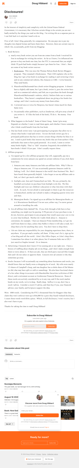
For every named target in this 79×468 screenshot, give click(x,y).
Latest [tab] (12, 378)
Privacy (38, 454)
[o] (67, 401)
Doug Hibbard (13, 16)
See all (8, 424)
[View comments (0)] (11, 22)
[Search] (51, 3)
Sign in (73, 3)
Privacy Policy (54, 422)
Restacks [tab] (17, 354)
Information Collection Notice (38, 422)
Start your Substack (34, 459)
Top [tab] (7, 378)
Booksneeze (19, 71)
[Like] (6, 22)
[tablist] (12, 354)
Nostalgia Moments (13, 384)
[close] (58, 394)
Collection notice (52, 454)
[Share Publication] (55, 3)
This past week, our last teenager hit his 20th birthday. (22, 387)
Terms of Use (49, 420)
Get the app (49, 459)
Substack (30, 464)
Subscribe (63, 3)
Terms (44, 454)
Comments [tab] (9, 354)
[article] (39, 387)
